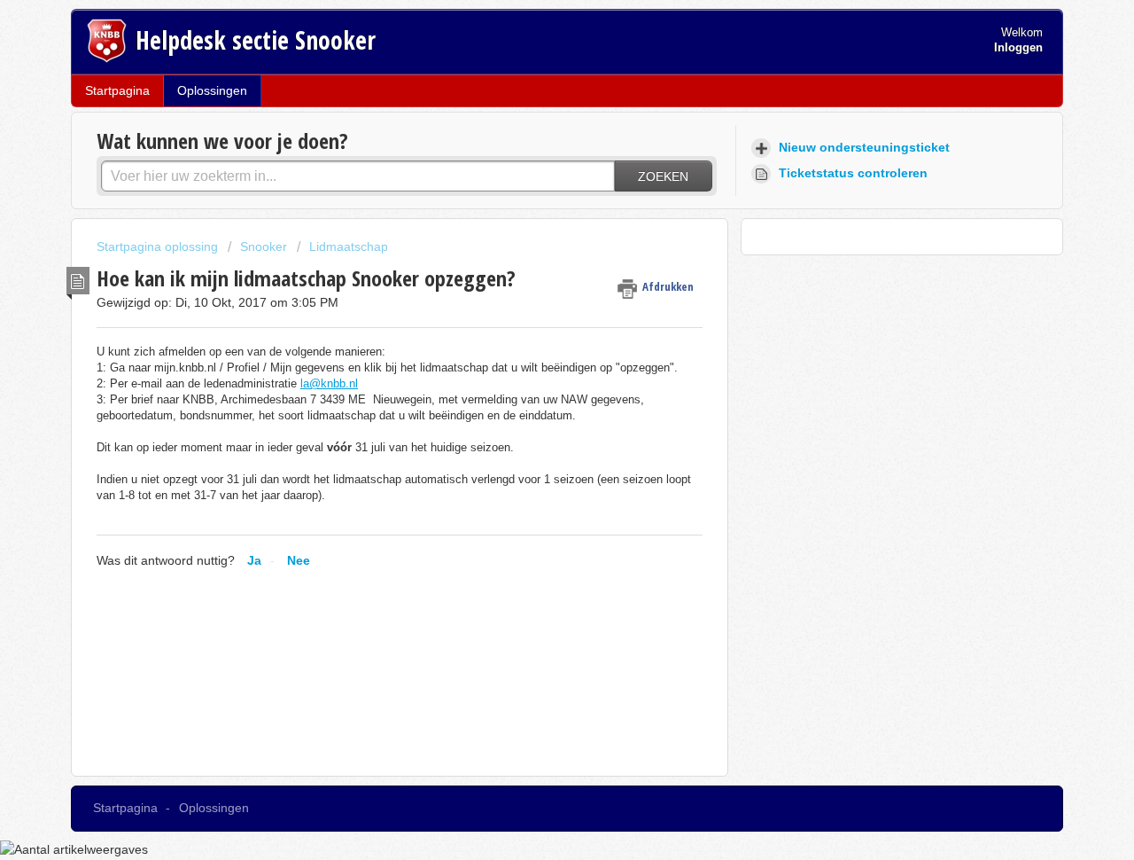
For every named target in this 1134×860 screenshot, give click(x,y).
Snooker (263, 246)
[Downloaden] (534, 194)
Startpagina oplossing (159, 246)
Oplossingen (212, 90)
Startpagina (117, 90)
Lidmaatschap (348, 246)
